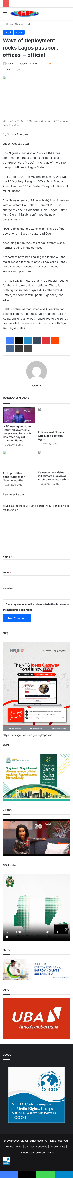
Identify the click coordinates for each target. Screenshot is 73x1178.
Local (27, 24)
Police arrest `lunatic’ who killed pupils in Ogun (51, 436)
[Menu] (5, 15)
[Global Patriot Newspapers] (24, 13)
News (18, 24)
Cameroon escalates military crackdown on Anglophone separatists (53, 476)
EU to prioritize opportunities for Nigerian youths (14, 477)
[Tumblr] (37, 340)
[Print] (28, 348)
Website (8, 588)
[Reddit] (55, 340)
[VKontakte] (10, 348)
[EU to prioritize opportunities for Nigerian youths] (19, 460)
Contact (29, 1146)
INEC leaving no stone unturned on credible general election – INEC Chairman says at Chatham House (17, 433)
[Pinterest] (46, 340)
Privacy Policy (57, 1146)
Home (9, 24)
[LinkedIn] (28, 340)
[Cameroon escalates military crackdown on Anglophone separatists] (54, 460)
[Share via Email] (19, 348)
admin (11, 63)
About (18, 1146)
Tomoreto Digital (44, 1152)
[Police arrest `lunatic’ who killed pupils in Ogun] (54, 417)
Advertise (41, 1146)
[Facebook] (10, 340)
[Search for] (68, 15)
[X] (19, 340)
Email (7, 572)
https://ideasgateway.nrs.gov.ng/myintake (27, 735)
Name (7, 556)
